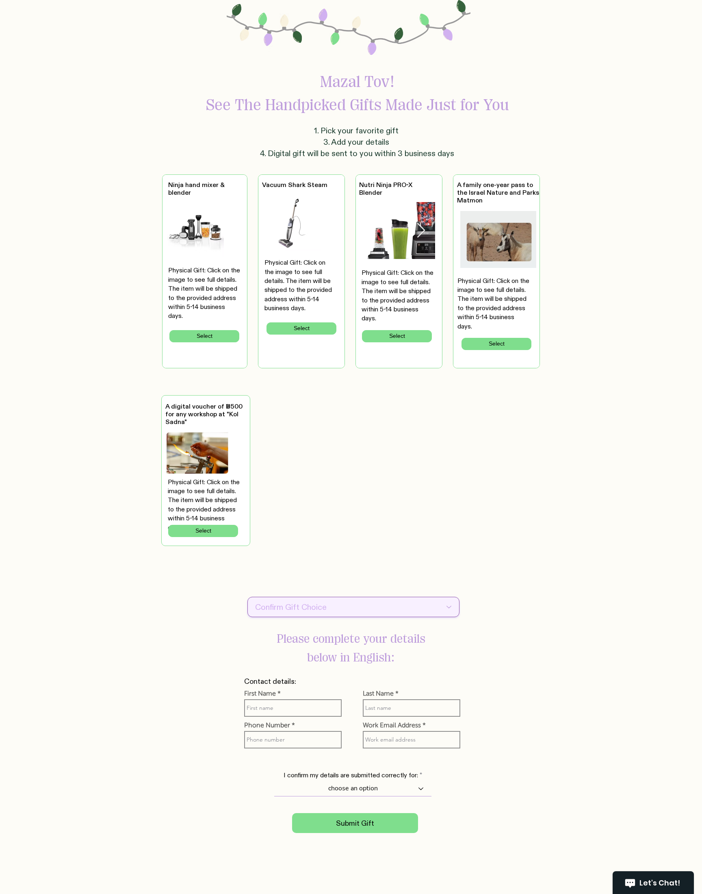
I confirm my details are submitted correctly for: (351, 775)
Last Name (378, 693)
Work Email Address (392, 725)
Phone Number (267, 725)
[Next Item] (421, 231)
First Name (260, 693)
